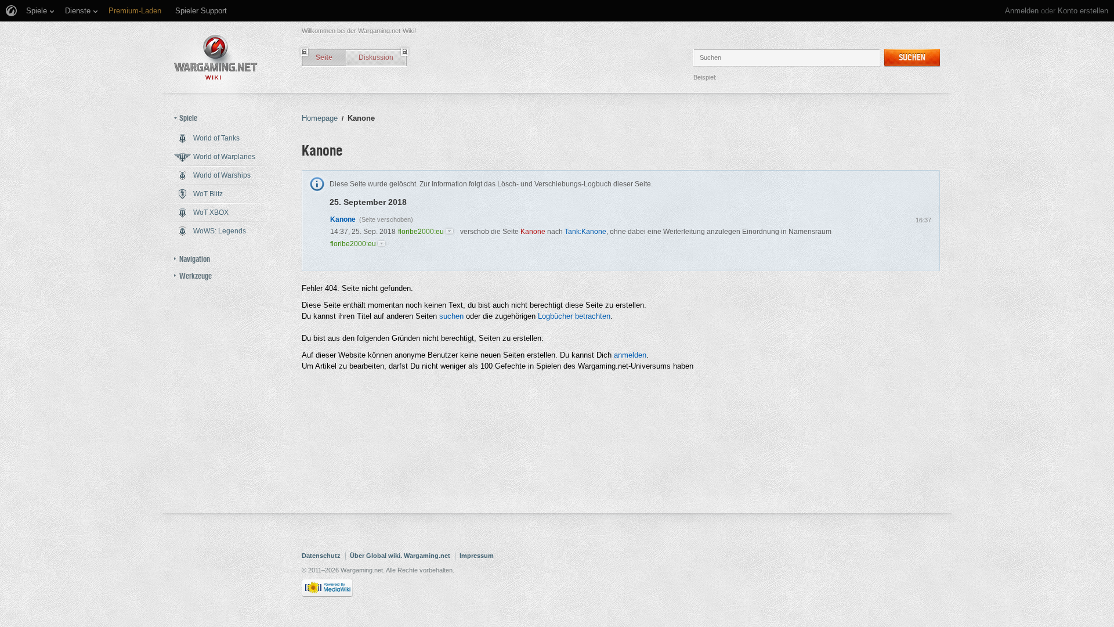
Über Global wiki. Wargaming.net (400, 555)
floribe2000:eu (421, 232)
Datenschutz (321, 555)
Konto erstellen (1083, 10)
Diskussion (376, 57)
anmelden (630, 355)
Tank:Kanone (585, 232)
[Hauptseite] (216, 57)
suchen (451, 316)
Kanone (343, 219)
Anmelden (1022, 10)
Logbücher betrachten (574, 316)
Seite (324, 57)
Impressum (477, 555)
